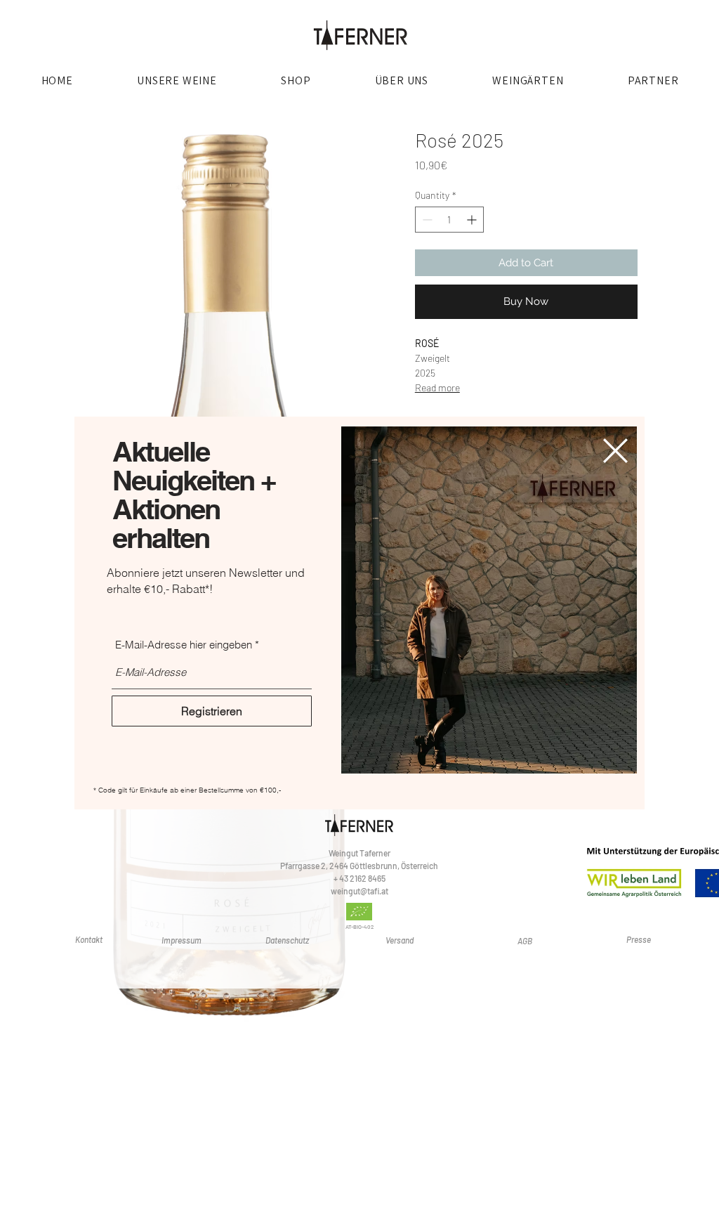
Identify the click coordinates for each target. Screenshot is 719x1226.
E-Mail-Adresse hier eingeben (183, 644)
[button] (615, 451)
